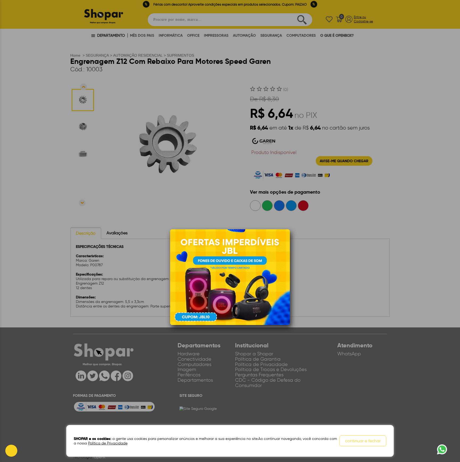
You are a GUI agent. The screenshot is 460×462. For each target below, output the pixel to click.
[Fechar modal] (285, 241)
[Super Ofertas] (230, 277)
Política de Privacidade (107, 443)
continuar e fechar (363, 440)
